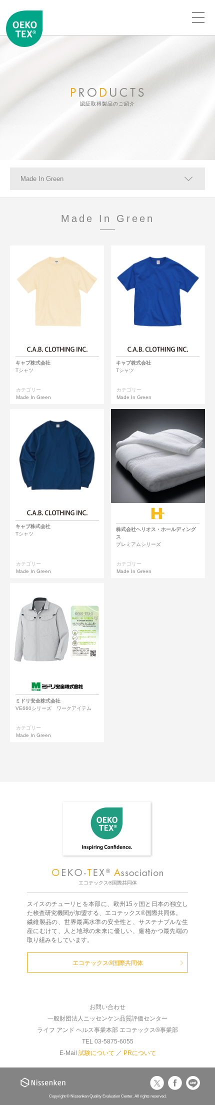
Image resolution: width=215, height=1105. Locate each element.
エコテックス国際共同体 (24, 33)
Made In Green (42, 178)
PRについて (140, 1053)
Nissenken (43, 1083)
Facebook (175, 1083)
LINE (193, 1083)
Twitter (157, 1083)
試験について (96, 1053)
